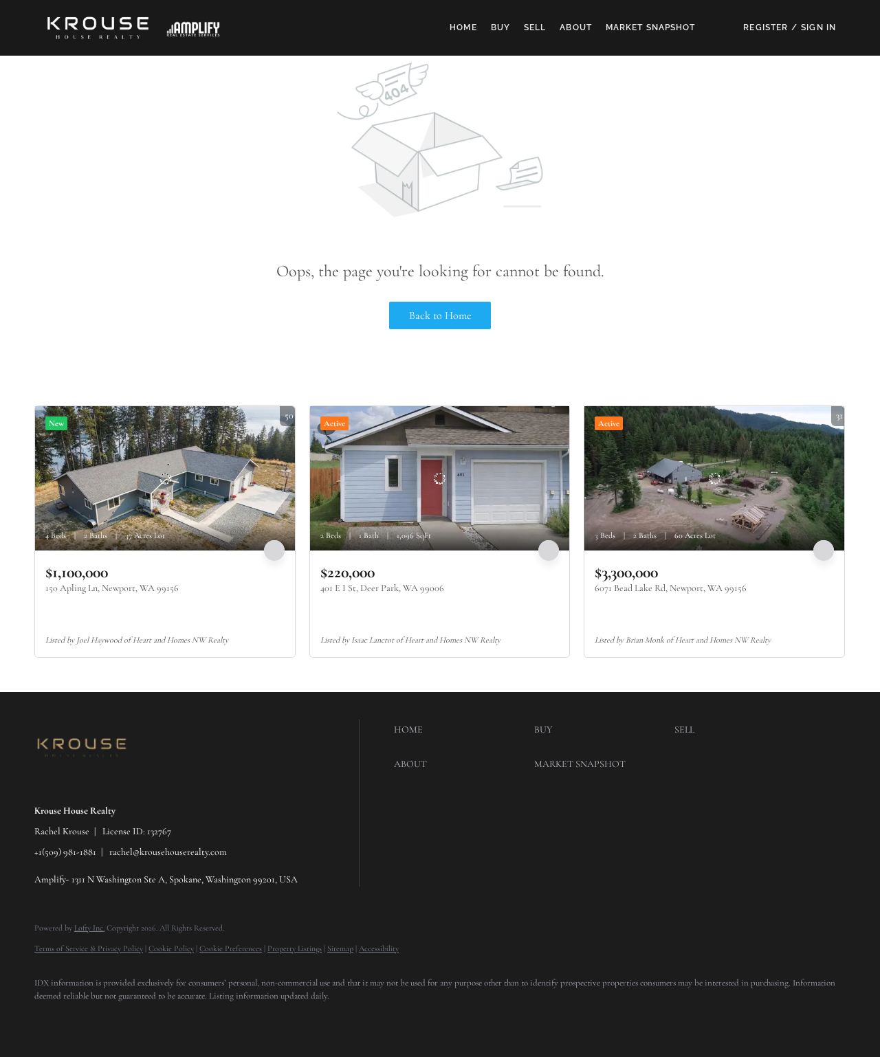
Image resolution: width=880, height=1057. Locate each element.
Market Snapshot (651, 27)
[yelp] (130, 1019)
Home (463, 27)
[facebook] (50, 1019)
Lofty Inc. (89, 928)
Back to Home (440, 315)
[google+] (210, 1019)
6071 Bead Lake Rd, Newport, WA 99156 (671, 588)
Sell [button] (535, 27)
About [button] (576, 27)
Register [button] (765, 27)
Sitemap (340, 948)
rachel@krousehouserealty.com (168, 852)
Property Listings (294, 948)
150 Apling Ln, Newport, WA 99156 (112, 588)
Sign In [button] (818, 27)
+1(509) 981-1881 (65, 852)
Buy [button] (500, 27)
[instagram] (170, 1019)
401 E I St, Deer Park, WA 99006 (382, 588)
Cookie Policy (171, 948)
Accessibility (379, 948)
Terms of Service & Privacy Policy (88, 948)
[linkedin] (90, 1019)
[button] (98, 27)
